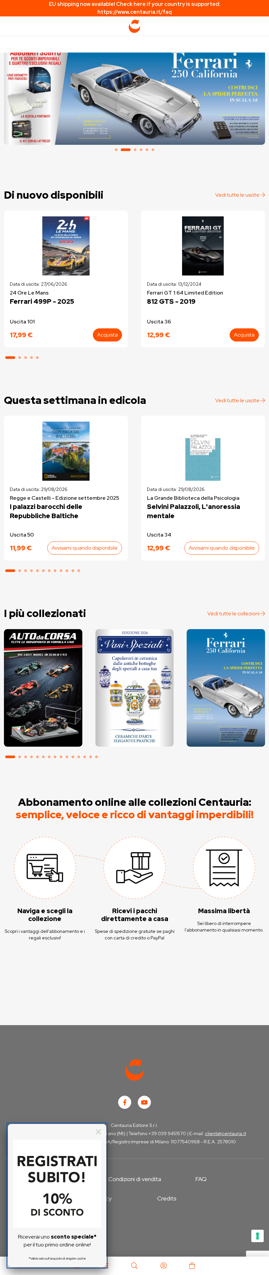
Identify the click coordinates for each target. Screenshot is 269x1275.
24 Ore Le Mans (29, 292)
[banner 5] (147, 150)
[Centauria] (134, 26)
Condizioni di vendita (134, 1179)
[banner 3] (135, 150)
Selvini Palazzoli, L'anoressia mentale (193, 511)
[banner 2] (134, 96)
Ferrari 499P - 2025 (42, 301)
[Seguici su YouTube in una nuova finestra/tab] (144, 1102)
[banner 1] (116, 150)
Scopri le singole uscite (43, 736)
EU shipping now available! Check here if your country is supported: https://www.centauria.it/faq (134, 8)
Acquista (107, 334)
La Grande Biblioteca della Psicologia (193, 498)
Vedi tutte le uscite (237, 195)
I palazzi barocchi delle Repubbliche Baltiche (46, 511)
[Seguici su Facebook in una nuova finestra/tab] (124, 1102)
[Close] (98, 1132)
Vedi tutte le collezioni (233, 613)
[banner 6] (152, 150)
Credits (166, 1198)
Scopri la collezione (134, 717)
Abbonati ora (43, 717)
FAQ (201, 1179)
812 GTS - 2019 (171, 301)
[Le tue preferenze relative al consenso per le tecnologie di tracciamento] (257, 1236)
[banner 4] (141, 150)
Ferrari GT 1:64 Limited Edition (185, 292)
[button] (10, 358)
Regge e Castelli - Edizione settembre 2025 (64, 498)
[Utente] (163, 1265)
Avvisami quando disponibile (85, 547)
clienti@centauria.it (225, 1133)
